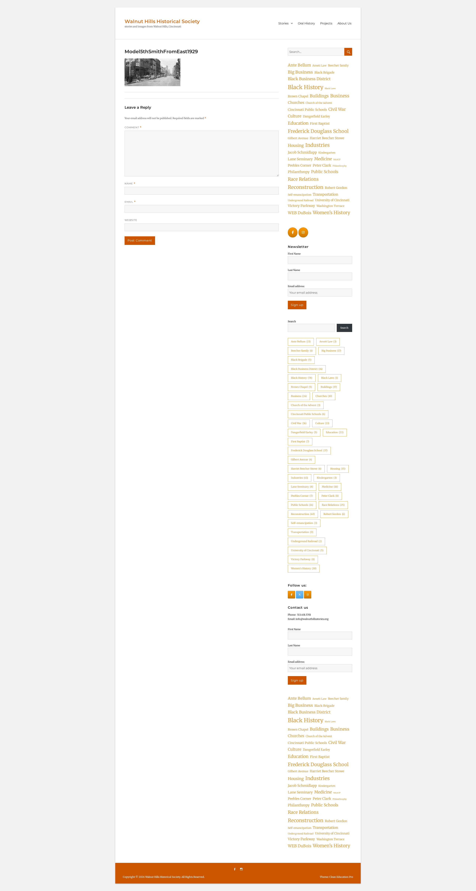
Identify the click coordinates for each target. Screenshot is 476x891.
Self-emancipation (299, 194)
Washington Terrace (330, 206)
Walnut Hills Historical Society (162, 21)
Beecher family (338, 65)
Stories (283, 23)
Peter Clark (322, 165)
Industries (317, 145)
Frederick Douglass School (318, 131)
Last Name (294, 270)
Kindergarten (326, 152)
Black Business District (309, 78)
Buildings (319, 95)
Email (130, 201)
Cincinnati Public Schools (307, 110)
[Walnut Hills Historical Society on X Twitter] (299, 594)
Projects (326, 23)
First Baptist (320, 124)
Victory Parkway (301, 206)
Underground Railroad (300, 200)
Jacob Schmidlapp (302, 152)
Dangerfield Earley (316, 116)
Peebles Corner (299, 165)
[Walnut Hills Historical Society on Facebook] (293, 232)
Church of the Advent (319, 103)
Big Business (300, 72)
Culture (294, 116)
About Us (344, 23)
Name (130, 183)
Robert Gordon (336, 188)
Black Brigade (324, 72)
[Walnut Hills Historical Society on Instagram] (303, 232)
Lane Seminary (300, 159)
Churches (296, 102)
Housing (296, 145)
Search (292, 321)
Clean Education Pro (341, 877)
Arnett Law (319, 65)
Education (298, 123)
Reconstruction (305, 187)
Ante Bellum (299, 65)
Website (131, 219)
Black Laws (330, 88)
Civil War (337, 109)
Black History (305, 87)
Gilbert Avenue (298, 138)
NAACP (336, 159)
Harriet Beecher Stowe (327, 138)
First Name (294, 253)
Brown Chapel (298, 96)
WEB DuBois (299, 212)
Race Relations (303, 179)
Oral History (306, 23)
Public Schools (324, 171)
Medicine (323, 158)
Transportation (325, 194)
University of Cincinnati (332, 200)
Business (339, 95)
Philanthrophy (340, 166)
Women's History (331, 212)
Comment (133, 127)
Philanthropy (299, 172)
